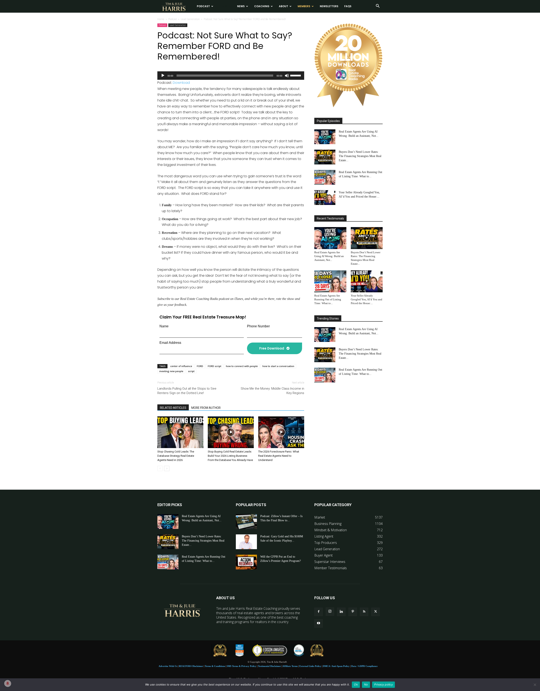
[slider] (296, 75)
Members (304, 6)
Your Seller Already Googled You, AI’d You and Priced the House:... (366, 299)
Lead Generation (190, 19)
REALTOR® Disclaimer (191, 666)
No (366, 684)
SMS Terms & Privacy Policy (241, 666)
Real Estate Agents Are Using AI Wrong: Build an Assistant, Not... (329, 256)
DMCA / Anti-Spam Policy (336, 666)
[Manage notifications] (7, 683)
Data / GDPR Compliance (364, 666)
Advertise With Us (168, 666)
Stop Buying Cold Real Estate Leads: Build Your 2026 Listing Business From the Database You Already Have (230, 456)
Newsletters (329, 6)
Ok (356, 684)
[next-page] (166, 468)
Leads (223, 6)
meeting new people (171, 371)
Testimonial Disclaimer (269, 666)
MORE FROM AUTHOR (206, 407)
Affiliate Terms (290, 666)
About (283, 6)
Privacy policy (383, 684)
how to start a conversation (278, 366)
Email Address (170, 342)
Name (164, 326)
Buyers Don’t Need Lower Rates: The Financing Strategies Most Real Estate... (360, 156)
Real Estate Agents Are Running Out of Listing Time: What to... (327, 299)
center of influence (181, 366)
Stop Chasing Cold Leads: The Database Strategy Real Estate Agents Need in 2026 (175, 456)
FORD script (214, 366)
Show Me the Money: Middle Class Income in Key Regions (272, 391)
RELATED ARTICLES (173, 407)
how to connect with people (242, 366)
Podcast (203, 6)
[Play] (163, 75)
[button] (378, 6)
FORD (200, 366)
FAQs (347, 6)
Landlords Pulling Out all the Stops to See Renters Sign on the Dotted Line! (186, 391)
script (191, 371)
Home (160, 19)
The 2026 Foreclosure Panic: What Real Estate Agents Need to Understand (278, 456)
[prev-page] (160, 468)
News (241, 6)
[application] (230, 75)
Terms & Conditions (215, 666)
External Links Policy (310, 666)
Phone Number (258, 326)
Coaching (261, 6)
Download (181, 82)
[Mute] (287, 75)
